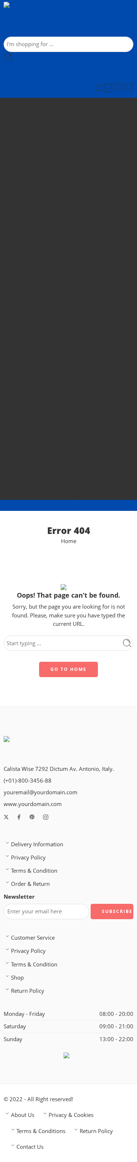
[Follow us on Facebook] (19, 817)
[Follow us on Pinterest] (32, 817)
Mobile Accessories (76, 486)
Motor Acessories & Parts (76, 448)
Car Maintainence (76, 431)
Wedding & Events (76, 314)
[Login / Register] (98, 87)
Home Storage (76, 468)
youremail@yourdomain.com (40, 792)
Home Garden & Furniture (71, 459)
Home (76, 103)
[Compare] (128, 88)
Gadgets (76, 495)
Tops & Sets (76, 297)
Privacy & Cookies (71, 1114)
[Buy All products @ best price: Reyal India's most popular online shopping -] (61, 19)
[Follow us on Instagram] (45, 817)
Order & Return (30, 883)
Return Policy (27, 990)
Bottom (75, 280)
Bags (64, 126)
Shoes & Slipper (76, 170)
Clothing (64, 188)
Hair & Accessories (76, 375)
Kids (71, 402)
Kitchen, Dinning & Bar (75, 476)
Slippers (76, 161)
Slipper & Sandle (75, 244)
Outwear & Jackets (76, 288)
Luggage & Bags (76, 134)
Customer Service (33, 937)
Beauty (64, 333)
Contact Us (29, 1146)
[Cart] (108, 88)
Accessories (76, 197)
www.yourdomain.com (33, 804)
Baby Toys (75, 411)
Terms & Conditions (40, 1131)
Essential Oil (76, 358)
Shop (17, 977)
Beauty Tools (76, 341)
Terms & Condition (34, 870)
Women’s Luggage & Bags (75, 305)
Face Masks (75, 367)
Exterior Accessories (76, 439)
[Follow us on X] (6, 817)
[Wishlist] (118, 88)
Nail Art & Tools (76, 383)
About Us (22, 1114)
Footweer (64, 153)
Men (71, 114)
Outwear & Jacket (76, 206)
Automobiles (71, 422)
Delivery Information (37, 844)
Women (71, 224)
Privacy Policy (28, 857)
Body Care (76, 349)
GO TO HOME (68, 669)
